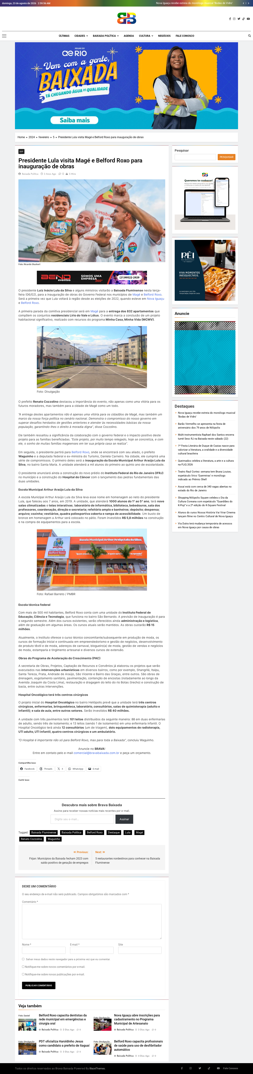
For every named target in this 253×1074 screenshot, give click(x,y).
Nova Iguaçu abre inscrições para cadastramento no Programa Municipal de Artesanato (137, 1019)
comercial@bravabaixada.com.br (96, 753)
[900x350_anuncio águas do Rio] (126, 85)
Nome (26, 944)
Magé (136, 294)
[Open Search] (249, 35)
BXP (21, 151)
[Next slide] (248, 3)
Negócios (164, 35)
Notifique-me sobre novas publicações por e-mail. (55, 974)
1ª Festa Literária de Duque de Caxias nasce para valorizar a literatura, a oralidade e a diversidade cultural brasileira (206, 449)
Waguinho (54, 839)
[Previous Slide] (243, 3)
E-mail (75, 944)
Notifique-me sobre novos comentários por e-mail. (55, 966)
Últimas (64, 35)
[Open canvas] (4, 36)
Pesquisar (182, 150)
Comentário (30, 901)
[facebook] (230, 19)
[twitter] (238, 19)
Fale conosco (185, 35)
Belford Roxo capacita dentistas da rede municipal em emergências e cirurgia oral (63, 1019)
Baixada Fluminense (43, 832)
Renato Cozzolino (31, 839)
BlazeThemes (97, 1068)
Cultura (144, 35)
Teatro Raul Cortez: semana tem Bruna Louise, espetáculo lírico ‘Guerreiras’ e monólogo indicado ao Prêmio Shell (204, 475)
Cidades (80, 35)
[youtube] (248, 19)
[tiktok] (243, 19)
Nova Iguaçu (155, 298)
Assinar (124, 819)
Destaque (114, 832)
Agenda (129, 35)
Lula (127, 832)
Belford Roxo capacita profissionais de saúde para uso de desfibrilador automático (138, 1045)
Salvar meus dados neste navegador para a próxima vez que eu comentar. (68, 959)
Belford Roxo (152, 294)
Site (120, 944)
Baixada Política (104, 35)
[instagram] (234, 19)
